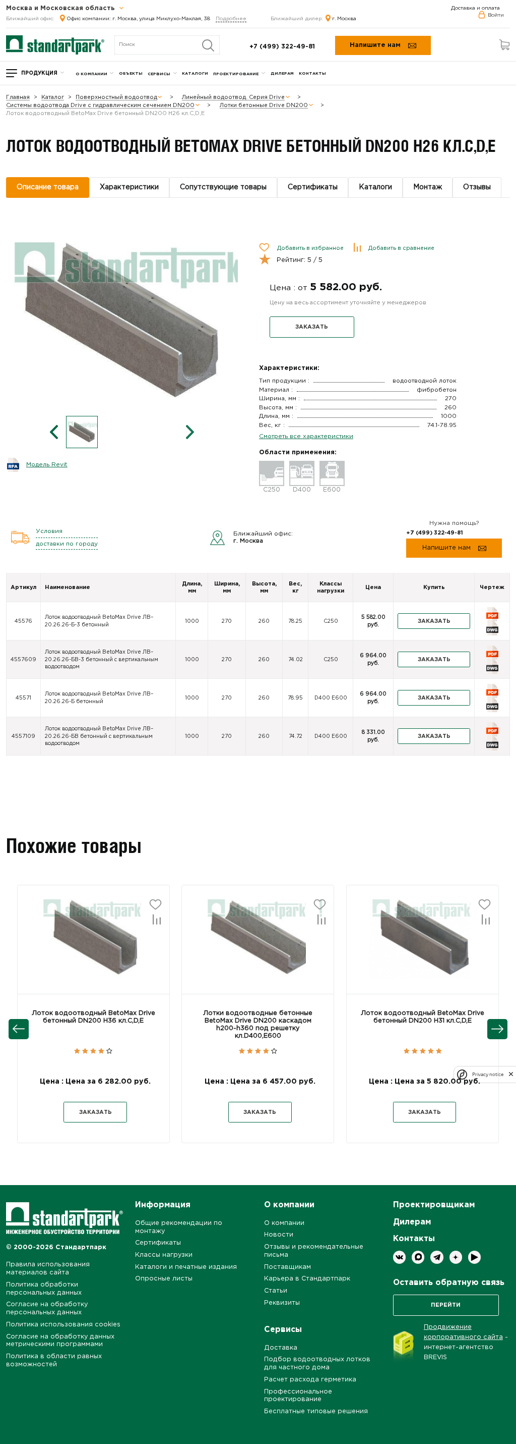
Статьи (275, 1291)
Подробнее (231, 19)
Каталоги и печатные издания (186, 1267)
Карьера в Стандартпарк (307, 1278)
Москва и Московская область (61, 8)
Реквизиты (282, 1303)
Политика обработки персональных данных (44, 1289)
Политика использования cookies (63, 1324)
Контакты (312, 73)
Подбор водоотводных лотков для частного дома (317, 1363)
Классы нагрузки (163, 1255)
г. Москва (344, 19)
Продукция (39, 73)
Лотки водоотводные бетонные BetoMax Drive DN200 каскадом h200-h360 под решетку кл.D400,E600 (257, 1024)
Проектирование (236, 74)
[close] (511, 1075)
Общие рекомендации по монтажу (178, 1227)
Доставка (280, 1348)
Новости (278, 1235)
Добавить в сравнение (401, 248)
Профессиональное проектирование (298, 1396)
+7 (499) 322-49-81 (282, 46)
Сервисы (159, 74)
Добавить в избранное (310, 248)
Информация (162, 1205)
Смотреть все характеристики (306, 436)
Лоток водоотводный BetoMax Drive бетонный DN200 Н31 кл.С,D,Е (422, 1017)
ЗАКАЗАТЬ (311, 327)
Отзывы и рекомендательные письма (313, 1251)
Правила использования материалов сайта (48, 1268)
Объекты (131, 73)
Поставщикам (287, 1267)
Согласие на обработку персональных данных (47, 1308)
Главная (18, 97)
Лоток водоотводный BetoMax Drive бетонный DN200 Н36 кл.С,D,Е (93, 1017)
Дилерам (282, 73)
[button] (93, 945)
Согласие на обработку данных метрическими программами (60, 1341)
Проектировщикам (434, 1205)
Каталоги (195, 73)
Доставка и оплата (475, 8)
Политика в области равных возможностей (54, 1360)
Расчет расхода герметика (310, 1379)
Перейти (446, 1305)
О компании (91, 74)
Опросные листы (163, 1278)
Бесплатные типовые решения (316, 1411)
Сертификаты (158, 1243)
